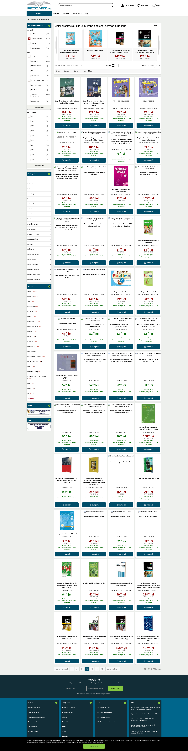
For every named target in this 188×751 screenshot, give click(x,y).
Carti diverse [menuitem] (31, 209)
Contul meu (129, 5)
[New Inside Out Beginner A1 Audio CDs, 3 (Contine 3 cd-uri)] (94, 355)
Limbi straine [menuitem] (31, 229)
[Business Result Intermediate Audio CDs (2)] (67, 632)
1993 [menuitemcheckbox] (39, 150)
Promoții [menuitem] (66, 13)
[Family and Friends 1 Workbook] (94, 269)
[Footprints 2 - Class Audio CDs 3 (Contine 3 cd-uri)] (148, 320)
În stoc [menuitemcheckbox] (40, 34)
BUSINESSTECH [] (34, 326)
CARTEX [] (32, 331)
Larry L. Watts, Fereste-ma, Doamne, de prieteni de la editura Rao (143, 725)
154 (102, 669)
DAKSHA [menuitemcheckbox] (39, 90)
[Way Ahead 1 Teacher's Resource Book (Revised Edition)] (94, 406)
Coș (156, 5)
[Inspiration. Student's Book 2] (121, 511)
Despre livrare (32, 727)
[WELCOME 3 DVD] (148, 97)
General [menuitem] (66, 71)
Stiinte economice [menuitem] (33, 254)
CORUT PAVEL (31, 351)
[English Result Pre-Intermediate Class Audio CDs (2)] (148, 134)
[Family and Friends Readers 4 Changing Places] (94, 220)
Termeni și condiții (34, 707)
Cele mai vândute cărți (103, 707)
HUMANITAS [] (33, 346)
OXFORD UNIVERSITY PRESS (65, 108)
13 (92, 669)
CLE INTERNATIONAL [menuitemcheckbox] (40, 80)
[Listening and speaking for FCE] (148, 474)
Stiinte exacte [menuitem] (31, 259)
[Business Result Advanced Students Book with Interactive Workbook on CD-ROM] (120, 38)
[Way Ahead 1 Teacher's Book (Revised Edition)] (67, 406)
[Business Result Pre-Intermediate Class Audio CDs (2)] (121, 632)
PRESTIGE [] (32, 296)
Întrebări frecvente (33, 731)
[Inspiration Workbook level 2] (67, 530)
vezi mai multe (39, 107)
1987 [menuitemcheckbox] (39, 126)
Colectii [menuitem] (29, 214)
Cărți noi (64, 717)
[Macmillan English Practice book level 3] (121, 458)
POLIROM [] (32, 311)
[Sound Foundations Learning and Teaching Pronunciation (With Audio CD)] (67, 474)
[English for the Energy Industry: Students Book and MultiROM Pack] (94, 97)
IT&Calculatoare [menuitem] (32, 224)
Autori (64, 731)
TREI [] (30, 301)
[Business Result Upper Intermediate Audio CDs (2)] (145, 38)
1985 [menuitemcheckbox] (39, 159)
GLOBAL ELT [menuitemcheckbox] (40, 101)
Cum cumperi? (32, 722)
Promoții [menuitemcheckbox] (40, 43)
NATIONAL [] (32, 306)
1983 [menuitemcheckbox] (39, 135)
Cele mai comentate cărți (104, 712)
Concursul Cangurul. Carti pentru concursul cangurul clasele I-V (144, 732)
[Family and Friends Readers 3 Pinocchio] (148, 236)
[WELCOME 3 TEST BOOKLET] (67, 132)
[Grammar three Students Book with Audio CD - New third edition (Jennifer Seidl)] (67, 221)
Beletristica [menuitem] (30, 199)
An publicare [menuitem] (88, 71)
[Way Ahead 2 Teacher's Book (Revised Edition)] (148, 355)
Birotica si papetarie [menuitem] (33, 274)
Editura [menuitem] (76, 71)
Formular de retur (67, 712)
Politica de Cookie (149, 740)
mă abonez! (115, 688)
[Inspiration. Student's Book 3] (148, 511)
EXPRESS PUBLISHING (119, 108)
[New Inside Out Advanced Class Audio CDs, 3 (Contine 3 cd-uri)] (67, 371)
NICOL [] (31, 388)
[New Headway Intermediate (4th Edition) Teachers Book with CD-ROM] (148, 632)
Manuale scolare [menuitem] (32, 239)
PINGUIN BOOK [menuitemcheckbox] (39, 66)
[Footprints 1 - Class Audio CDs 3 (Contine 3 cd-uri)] (121, 320)
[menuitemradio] (117, 65)
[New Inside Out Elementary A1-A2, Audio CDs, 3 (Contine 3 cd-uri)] (121, 355)
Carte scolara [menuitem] (31, 204)
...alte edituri (31, 398)
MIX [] (30, 383)
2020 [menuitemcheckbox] (40, 140)
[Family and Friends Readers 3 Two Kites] (67, 271)
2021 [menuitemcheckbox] (39, 116)
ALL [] (30, 393)
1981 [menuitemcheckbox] (39, 131)
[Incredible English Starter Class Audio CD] (94, 168)
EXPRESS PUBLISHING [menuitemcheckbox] (40, 95)
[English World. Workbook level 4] (94, 579)
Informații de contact (68, 707)
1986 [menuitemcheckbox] (39, 155)
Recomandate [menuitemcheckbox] (40, 48)
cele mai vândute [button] (72, 65)
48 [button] (156, 65)
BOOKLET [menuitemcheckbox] (39, 56)
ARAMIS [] (32, 291)
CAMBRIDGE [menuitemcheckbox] (40, 75)
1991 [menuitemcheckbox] (39, 121)
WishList (144, 5)
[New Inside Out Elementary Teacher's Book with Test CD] (148, 423)
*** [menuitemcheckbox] (39, 71)
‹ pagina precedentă (61, 669)
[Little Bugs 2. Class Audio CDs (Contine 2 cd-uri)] (94, 320)
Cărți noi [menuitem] (56, 13)
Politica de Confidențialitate (36, 717)
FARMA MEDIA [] (33, 321)
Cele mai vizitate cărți (103, 717)
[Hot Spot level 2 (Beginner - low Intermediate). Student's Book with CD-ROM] (67, 579)
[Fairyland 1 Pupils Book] (95, 38)
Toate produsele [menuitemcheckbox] (40, 38)
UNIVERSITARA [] (34, 372)
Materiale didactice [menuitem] (33, 269)
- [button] (49, 26)
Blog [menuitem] (86, 13)
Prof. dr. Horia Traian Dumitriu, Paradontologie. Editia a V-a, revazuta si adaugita (145, 708)
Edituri (64, 727)
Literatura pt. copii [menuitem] (33, 234)
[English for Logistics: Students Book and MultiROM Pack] (94, 134)
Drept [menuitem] (29, 219)
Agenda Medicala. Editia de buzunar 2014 (144, 714)
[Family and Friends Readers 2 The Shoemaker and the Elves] (121, 220)
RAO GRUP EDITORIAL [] (36, 356)
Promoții (65, 722)
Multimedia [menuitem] (30, 249)
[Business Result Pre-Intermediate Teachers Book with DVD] (94, 632)
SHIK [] (31, 366)
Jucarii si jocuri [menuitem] (32, 194)
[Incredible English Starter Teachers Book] (121, 185)
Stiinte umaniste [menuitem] (32, 264)
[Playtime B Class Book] (148, 288)
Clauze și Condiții (45, 742)
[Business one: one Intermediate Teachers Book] (121, 579)
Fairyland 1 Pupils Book (95, 50)
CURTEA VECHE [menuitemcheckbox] (39, 85)
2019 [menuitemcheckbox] (40, 145)
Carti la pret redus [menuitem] (32, 189)
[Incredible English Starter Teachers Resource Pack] (148, 168)
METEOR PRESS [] (34, 361)
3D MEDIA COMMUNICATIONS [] (36, 377)
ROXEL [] (31, 336)
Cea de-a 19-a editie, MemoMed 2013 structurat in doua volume (142, 719)
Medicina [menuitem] (30, 244)
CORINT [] (31, 316)
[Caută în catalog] (111, 5)
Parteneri (65, 736)
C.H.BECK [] (32, 341)
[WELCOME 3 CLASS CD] (121, 97)
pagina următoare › (113, 669)
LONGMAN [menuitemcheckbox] (40, 61)
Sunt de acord (94, 746)
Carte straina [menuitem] (32, 179)
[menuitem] (39, 13)
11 (82, 669)
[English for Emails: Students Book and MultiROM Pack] (67, 97)
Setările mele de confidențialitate (107, 722)
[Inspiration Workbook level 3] (94, 511)
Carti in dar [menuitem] (30, 184)
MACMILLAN (92, 329)
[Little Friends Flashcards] (66, 319)
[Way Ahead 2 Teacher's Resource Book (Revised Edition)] (121, 406)
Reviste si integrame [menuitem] (33, 279)
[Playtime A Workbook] (121, 288)
